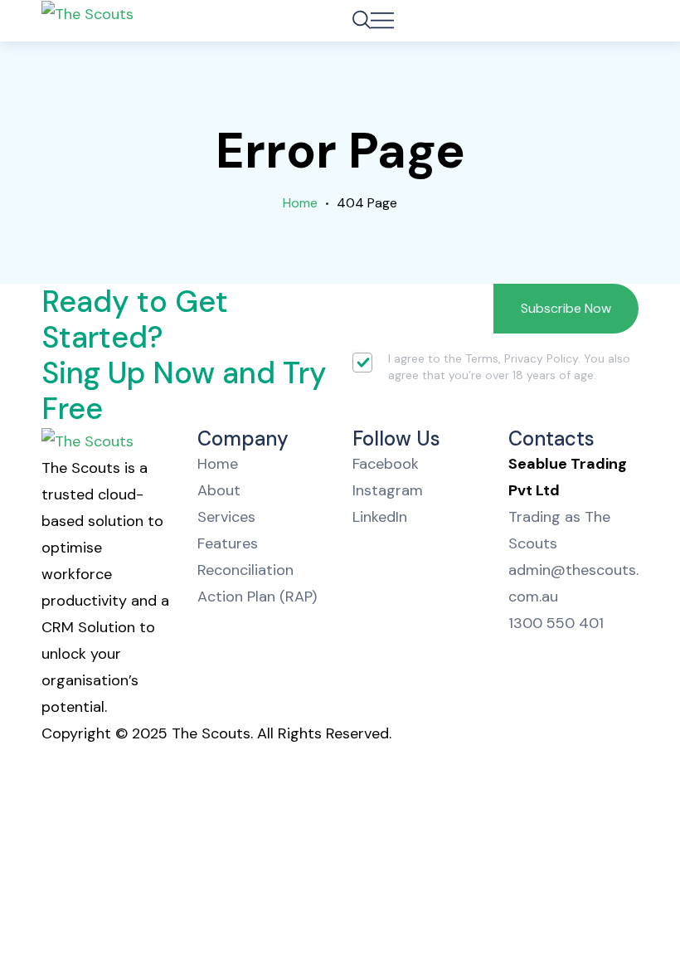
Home (300, 203)
